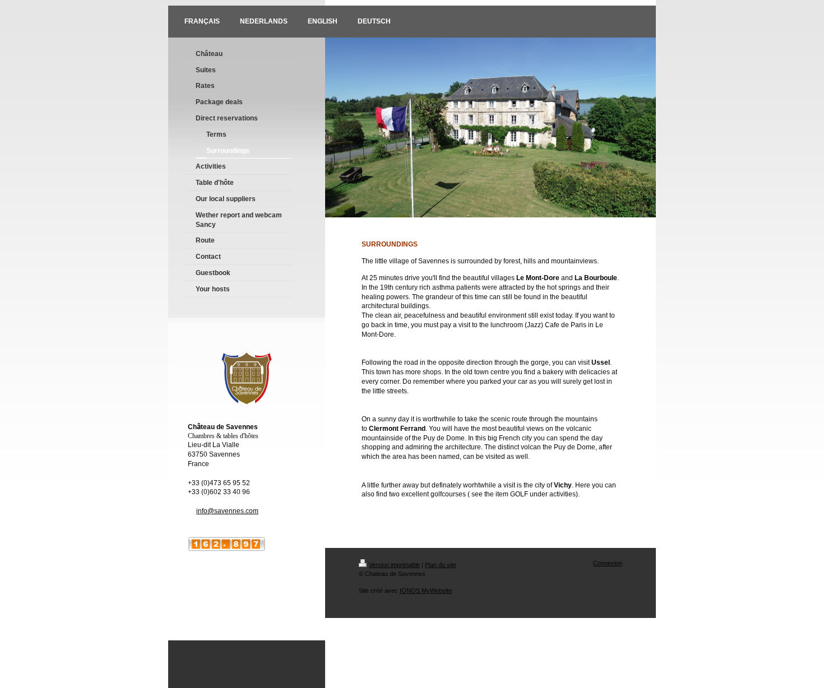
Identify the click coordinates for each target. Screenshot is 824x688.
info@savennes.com (227, 511)
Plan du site (440, 564)
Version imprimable (394, 564)
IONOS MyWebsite (426, 590)
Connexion (607, 563)
